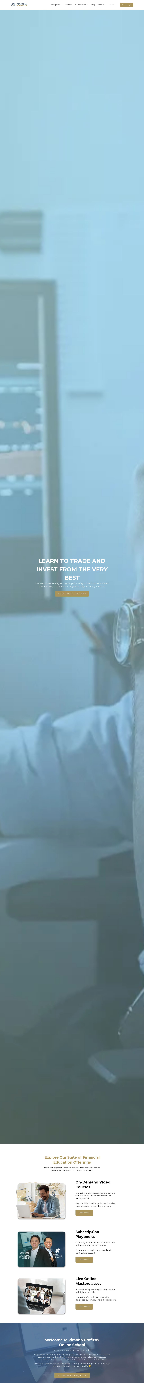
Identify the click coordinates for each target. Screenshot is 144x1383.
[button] (56, 5)
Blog (93, 5)
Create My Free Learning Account (72, 1375)
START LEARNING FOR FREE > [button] (72, 594)
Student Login (126, 5)
